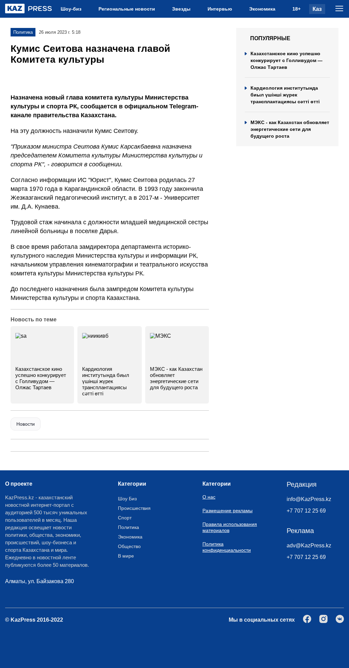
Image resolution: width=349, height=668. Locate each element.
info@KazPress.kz (309, 499)
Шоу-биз (71, 9)
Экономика (262, 9)
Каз (317, 9)
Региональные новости (126, 9)
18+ (296, 9)
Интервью (220, 9)
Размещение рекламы (227, 510)
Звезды (181, 9)
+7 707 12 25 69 (306, 511)
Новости (25, 424)
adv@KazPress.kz (309, 545)
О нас (208, 497)
